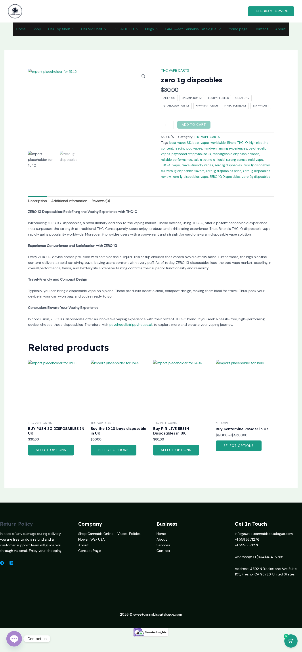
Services (163, 545)
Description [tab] (37, 201)
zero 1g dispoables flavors (185, 171)
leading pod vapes (188, 148)
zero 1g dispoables (228, 165)
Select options (51, 450)
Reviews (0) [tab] (101, 201)
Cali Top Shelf (59, 29)
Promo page (237, 29)
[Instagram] (11, 563)
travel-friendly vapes (197, 165)
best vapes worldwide (209, 143)
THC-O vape (170, 165)
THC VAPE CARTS (175, 70)
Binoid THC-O (237, 143)
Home (21, 29)
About (280, 29)
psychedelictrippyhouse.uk (191, 154)
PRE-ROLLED (124, 29)
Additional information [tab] (69, 201)
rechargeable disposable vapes (236, 154)
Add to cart (194, 124)
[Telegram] (2, 563)
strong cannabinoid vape (244, 160)
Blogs (149, 29)
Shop (37, 29)
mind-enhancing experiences (225, 148)
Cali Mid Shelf (91, 29)
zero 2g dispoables (256, 177)
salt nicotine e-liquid (209, 160)
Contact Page (89, 550)
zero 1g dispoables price (223, 171)
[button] (271, 11)
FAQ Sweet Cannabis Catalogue (190, 29)
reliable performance (176, 160)
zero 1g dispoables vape (190, 177)
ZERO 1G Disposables (225, 177)
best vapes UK (180, 143)
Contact (261, 29)
